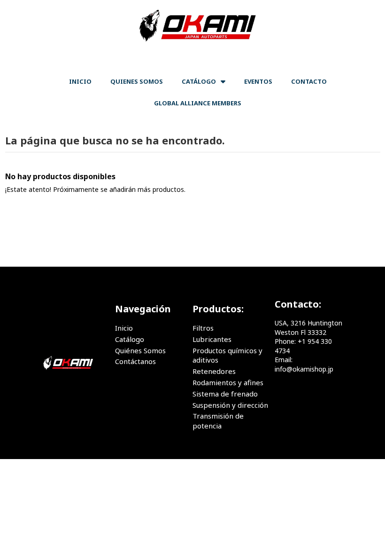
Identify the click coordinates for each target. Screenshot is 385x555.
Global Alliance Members (197, 103)
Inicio (80, 81)
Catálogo (199, 81)
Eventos (258, 81)
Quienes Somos (136, 81)
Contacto (309, 81)
